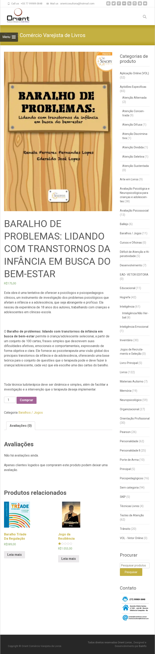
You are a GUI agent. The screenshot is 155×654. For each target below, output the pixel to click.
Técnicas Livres (129, 506)
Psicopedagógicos (131, 478)
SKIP (123, 496)
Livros (123, 372)
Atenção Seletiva (133, 156)
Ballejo (124, 224)
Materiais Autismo (131, 381)
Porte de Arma (129, 459)
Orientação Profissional (135, 418)
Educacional (127, 288)
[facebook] (108, 5)
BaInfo (142, 646)
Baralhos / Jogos (30, 412)
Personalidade (129, 441)
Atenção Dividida (133, 147)
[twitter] (114, 5)
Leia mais (14, 555)
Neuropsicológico (131, 400)
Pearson (125, 432)
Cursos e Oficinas (131, 242)
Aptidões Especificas (133, 86)
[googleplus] (140, 5)
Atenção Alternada (134, 97)
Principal (125, 469)
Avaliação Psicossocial (134, 210)
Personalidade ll (130, 450)
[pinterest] (119, 5)
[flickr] (124, 5)
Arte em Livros (129, 179)
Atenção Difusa (132, 124)
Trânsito (125, 528)
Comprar (26, 400)
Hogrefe (125, 297)
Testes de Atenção (132, 515)
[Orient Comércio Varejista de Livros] (15, 15)
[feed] (129, 5)
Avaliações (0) (21, 426)
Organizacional (129, 409)
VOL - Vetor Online (131, 538)
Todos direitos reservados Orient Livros (110, 642)
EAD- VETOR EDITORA (134, 274)
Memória (125, 390)
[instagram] (135, 5)
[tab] (20, 426)
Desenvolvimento (131, 265)
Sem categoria (129, 487)
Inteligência (127, 306)
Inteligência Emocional (134, 326)
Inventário (126, 340)
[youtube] (145, 5)
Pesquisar (131, 572)
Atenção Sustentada (135, 165)
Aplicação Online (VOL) (134, 73)
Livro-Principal (129, 363)
